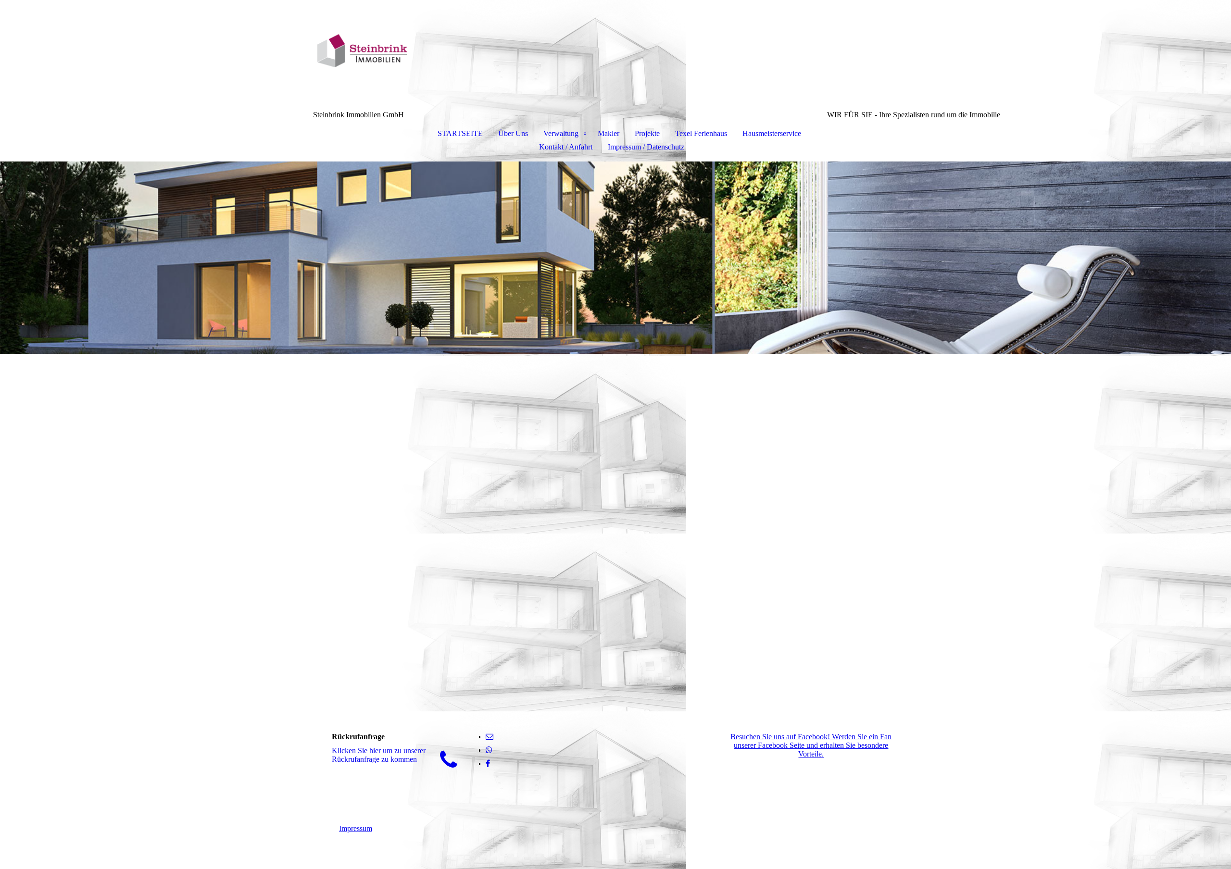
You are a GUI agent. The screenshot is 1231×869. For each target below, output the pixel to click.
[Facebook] (488, 763)
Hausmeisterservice (771, 133)
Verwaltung (560, 133)
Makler (608, 133)
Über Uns (513, 133)
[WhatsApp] (489, 750)
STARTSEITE (460, 133)
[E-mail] (489, 736)
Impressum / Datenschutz (646, 147)
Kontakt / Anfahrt (565, 147)
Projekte (647, 133)
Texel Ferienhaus (701, 133)
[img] (615, 51)
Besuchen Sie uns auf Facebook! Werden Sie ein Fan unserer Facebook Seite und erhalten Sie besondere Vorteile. (811, 745)
